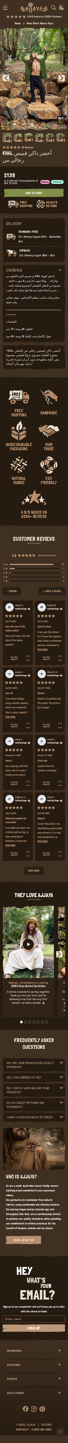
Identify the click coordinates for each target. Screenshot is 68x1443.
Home (18, 23)
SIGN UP (34, 1328)
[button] (5, 8)
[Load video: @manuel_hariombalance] (28, 944)
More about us (23, 1240)
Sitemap (46, 1424)
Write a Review (53, 592)
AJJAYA (31, 1424)
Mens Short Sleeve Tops (40, 23)
